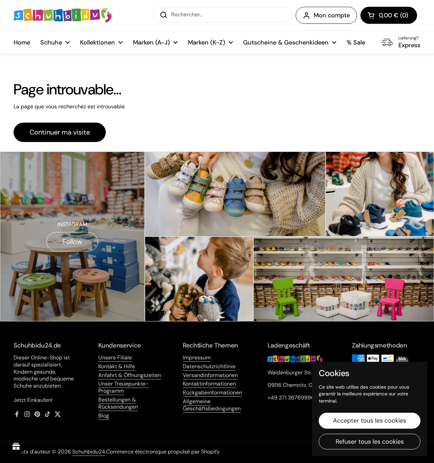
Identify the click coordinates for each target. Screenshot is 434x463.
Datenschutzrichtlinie (209, 366)
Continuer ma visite (59, 132)
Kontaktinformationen (209, 383)
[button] (388, 15)
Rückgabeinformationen (212, 392)
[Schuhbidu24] (63, 15)
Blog (103, 415)
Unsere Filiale (115, 357)
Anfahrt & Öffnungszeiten (129, 375)
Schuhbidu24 (88, 451)
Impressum (197, 357)
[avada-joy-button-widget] (16, 447)
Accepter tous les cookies (369, 420)
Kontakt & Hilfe (116, 366)
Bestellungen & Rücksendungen (118, 403)
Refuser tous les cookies (370, 442)
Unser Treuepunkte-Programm (123, 387)
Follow (72, 241)
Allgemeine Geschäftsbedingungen (212, 405)
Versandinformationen (210, 375)
